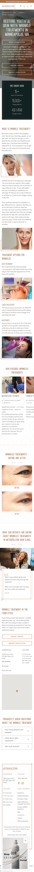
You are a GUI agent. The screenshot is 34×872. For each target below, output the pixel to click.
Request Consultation (17, 72)
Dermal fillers (6, 323)
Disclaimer (20, 793)
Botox (8, 328)
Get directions (6, 661)
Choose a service (17, 65)
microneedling (7, 269)
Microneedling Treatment (11, 396)
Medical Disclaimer (23, 796)
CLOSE (25, 840)
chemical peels (7, 219)
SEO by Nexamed (22, 821)
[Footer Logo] (10, 769)
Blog (18, 812)
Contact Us (20, 815)
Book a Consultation (17, 42)
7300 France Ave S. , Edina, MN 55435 (7, 656)
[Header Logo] (8, 6)
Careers (19, 818)
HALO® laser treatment (13, 308)
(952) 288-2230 (6, 670)
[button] (17, 691)
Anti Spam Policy (22, 799)
